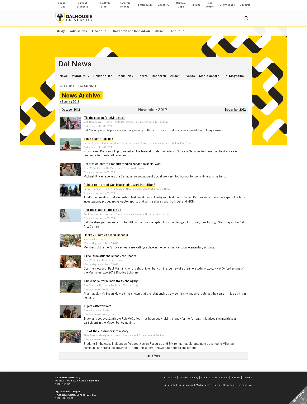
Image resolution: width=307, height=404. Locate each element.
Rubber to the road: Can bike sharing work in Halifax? (119, 184)
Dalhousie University (74, 18)
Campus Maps (181, 5)
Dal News (74, 64)
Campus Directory (188, 377)
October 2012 (71, 109)
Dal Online (210, 5)
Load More (153, 355)
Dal (196, 5)
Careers (247, 377)
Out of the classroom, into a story (106, 331)
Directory (163, 5)
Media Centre (209, 76)
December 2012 (235, 109)
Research (159, 76)
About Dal (178, 31)
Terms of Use (244, 385)
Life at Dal (100, 31)
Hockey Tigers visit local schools (106, 235)
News (64, 76)
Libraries (235, 377)
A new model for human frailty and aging (111, 281)
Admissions (78, 31)
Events (190, 76)
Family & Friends (125, 5)
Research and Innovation (131, 31)
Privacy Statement (224, 385)
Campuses (146, 5)
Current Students (82, 5)
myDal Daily (80, 76)
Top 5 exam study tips (98, 139)
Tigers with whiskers (97, 306)
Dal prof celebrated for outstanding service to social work (123, 164)
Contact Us (170, 377)
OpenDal (245, 5)
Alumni (160, 31)
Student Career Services (214, 377)
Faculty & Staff (104, 5)
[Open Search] (246, 18)
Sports (142, 76)
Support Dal (63, 5)
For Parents (169, 385)
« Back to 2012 (69, 101)
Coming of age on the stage (102, 209)
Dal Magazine (233, 76)
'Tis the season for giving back (104, 117)
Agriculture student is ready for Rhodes (110, 256)
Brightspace (227, 5)
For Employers (185, 385)
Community (125, 76)
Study (60, 31)
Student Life (102, 76)
